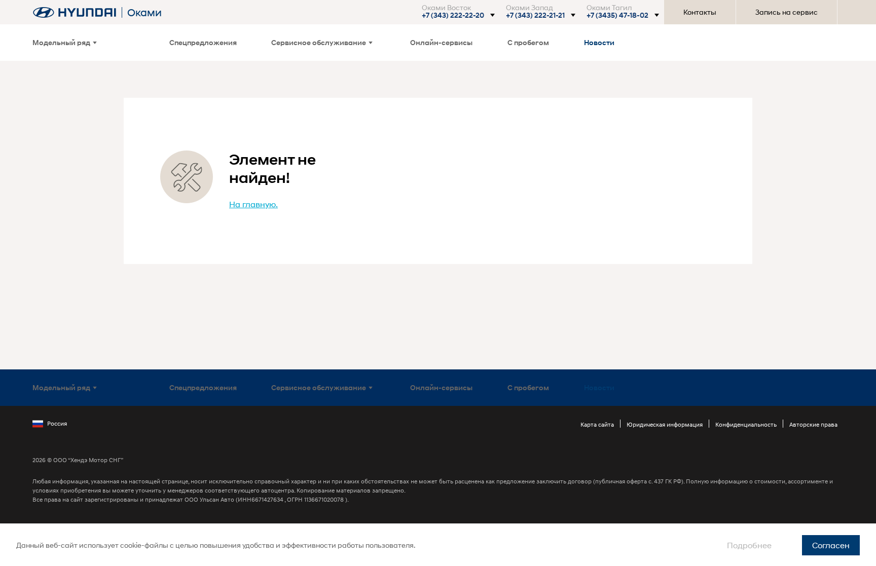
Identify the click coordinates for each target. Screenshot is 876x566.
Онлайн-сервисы (441, 42)
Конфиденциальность (746, 424)
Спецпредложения (203, 42)
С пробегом (528, 42)
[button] (458, 15)
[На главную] (74, 12)
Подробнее (749, 545)
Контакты (699, 12)
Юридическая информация (665, 424)
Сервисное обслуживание (318, 42)
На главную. (253, 204)
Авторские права (813, 424)
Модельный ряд (61, 42)
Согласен (831, 545)
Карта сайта (597, 424)
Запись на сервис (786, 12)
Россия (57, 423)
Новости (599, 42)
